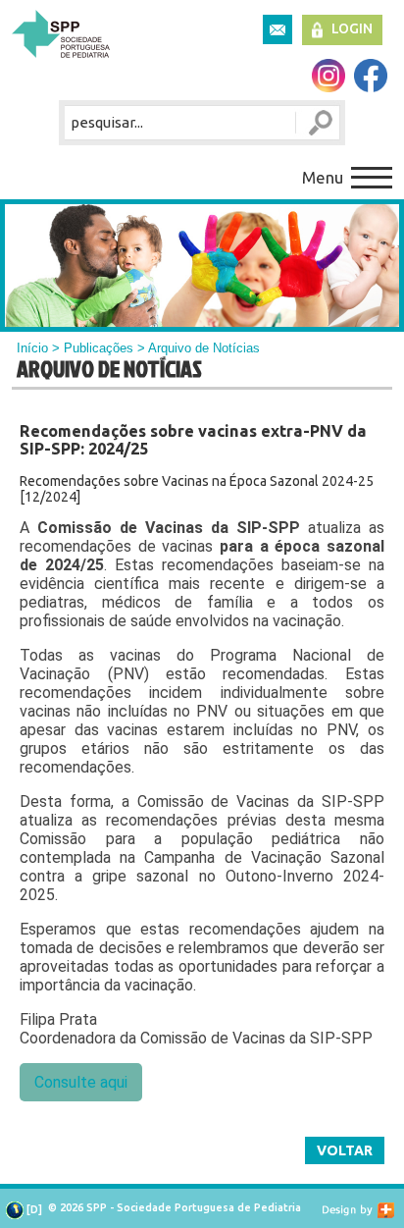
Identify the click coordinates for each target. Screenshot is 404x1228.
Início (32, 348)
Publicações (98, 348)
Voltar (345, 1150)
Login (352, 28)
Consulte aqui (80, 1082)
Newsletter (277, 29)
